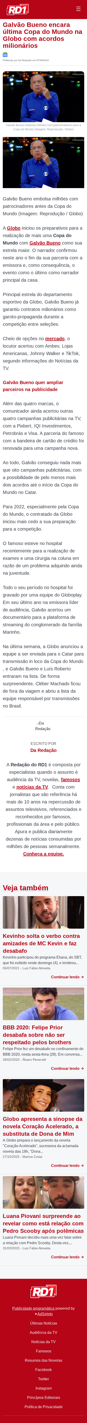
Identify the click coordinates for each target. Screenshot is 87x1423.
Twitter (43, 1379)
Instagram (43, 1388)
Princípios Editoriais (43, 1398)
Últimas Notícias (43, 1323)
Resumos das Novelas (43, 1360)
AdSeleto (45, 1314)
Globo (13, 228)
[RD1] (17, 9)
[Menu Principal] (78, 9)
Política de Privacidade (44, 1407)
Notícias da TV (43, 1342)
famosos (70, 779)
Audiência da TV (43, 1333)
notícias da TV (32, 787)
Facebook (43, 1370)
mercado (54, 338)
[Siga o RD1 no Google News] (5, 54)
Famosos (43, 1351)
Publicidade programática (33, 1308)
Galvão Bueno (45, 242)
